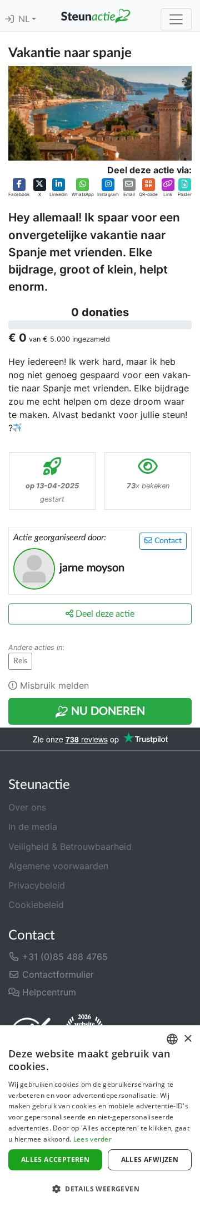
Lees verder (92, 1139)
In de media (32, 826)
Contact (167, 541)
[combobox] (172, 1039)
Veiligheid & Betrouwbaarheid (70, 846)
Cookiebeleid (36, 904)
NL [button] (25, 19)
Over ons (27, 807)
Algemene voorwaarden (58, 865)
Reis (20, 661)
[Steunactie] (95, 15)
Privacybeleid (36, 885)
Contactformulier (56, 974)
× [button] (187, 1039)
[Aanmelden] (9, 19)
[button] (18, 188)
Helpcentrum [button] (47, 992)
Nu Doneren (106, 711)
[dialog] (100, 1116)
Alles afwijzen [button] (150, 1159)
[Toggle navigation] (176, 19)
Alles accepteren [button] (55, 1159)
